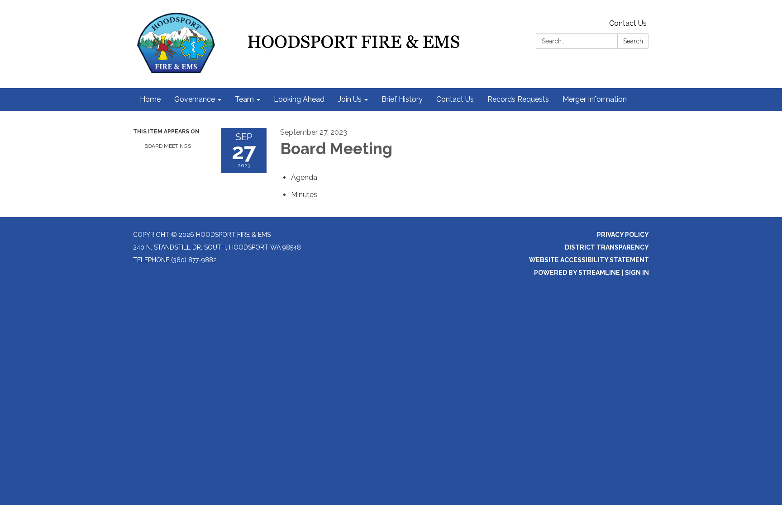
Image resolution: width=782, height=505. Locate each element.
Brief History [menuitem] (402, 99)
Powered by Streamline (577, 272)
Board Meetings (167, 146)
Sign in (637, 272)
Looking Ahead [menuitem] (299, 99)
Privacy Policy (623, 234)
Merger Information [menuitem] (595, 99)
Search (633, 41)
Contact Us (628, 23)
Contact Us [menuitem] (455, 99)
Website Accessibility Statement (589, 260)
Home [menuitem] (150, 99)
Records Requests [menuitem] (518, 99)
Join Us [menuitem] (350, 99)
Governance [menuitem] (194, 99)
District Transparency (607, 247)
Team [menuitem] (244, 99)
